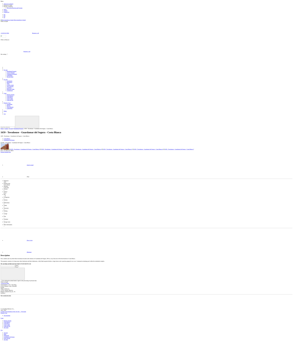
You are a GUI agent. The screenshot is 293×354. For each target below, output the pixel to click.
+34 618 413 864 (5, 33)
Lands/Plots (9, 75)
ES (4, 17)
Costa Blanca (10, 96)
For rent (5, 79)
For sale (5, 70)
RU (4, 14)
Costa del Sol (10, 100)
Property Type (7, 103)
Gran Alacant (7, 338)
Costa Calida (10, 98)
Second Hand (10, 76)
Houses (8, 105)
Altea (5, 334)
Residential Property (11, 71)
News (5, 9)
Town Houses (10, 86)
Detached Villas (10, 89)
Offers (5, 111)
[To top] (12, 352)
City (5, 114)
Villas (8, 83)
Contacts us (6, 12)
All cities (6, 339)
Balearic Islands (10, 94)
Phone (17, 267)
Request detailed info (6, 152)
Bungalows (9, 82)
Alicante (6, 332)
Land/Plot (9, 87)
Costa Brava (10, 97)
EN (4, 16)
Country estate (10, 85)
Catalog (6, 128)
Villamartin (6, 335)
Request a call (35, 33)
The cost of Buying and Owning (14, 8)
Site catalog (3, 54)
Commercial (10, 90)
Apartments (9, 81)
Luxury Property (11, 72)
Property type (4, 313)
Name (17, 265)
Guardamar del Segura (9, 140)
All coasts (6, 327)
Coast (5, 93)
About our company (8, 4)
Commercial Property (12, 74)
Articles (5, 10)
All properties (7, 315)
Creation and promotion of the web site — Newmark (13, 311)
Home (2, 128)
